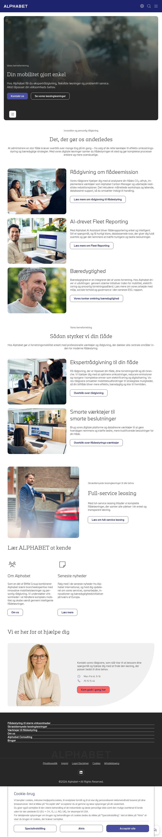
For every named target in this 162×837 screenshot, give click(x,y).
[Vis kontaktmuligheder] (155, 830)
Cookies (96, 763)
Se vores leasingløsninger (50, 96)
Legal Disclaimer (80, 763)
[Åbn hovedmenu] (156, 6)
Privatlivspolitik (50, 763)
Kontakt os (17, 96)
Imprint (64, 763)
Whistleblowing (111, 763)
